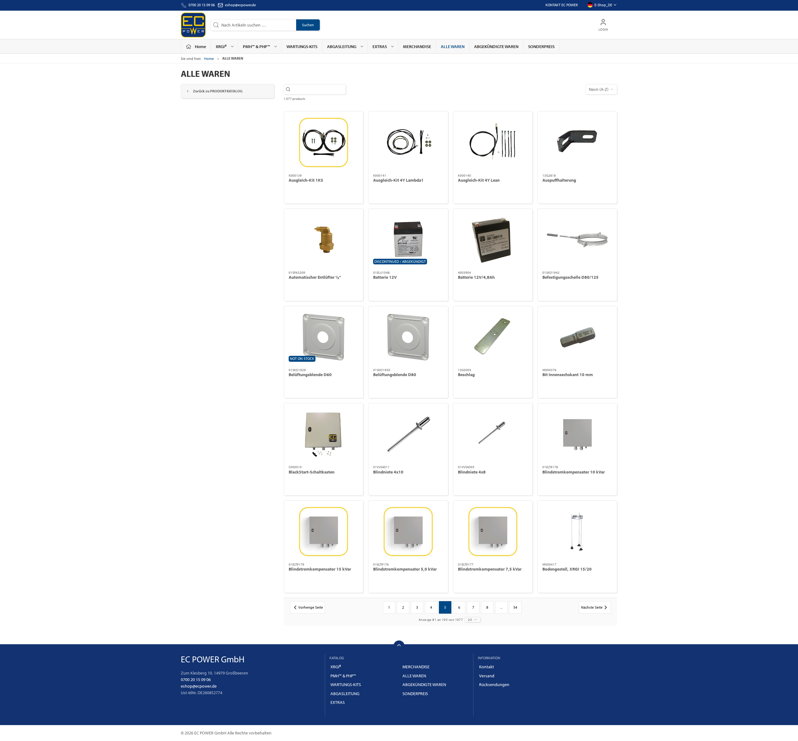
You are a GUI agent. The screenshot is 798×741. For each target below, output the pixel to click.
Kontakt (486, 667)
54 (515, 607)
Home (209, 58)
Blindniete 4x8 (472, 472)
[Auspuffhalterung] (577, 142)
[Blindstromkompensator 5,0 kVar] (408, 531)
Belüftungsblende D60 (310, 374)
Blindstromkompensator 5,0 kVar (405, 569)
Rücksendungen (494, 684)
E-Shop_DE (603, 4)
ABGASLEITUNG (344, 693)
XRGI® (335, 667)
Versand (486, 676)
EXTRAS (337, 702)
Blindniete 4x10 (388, 472)
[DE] (193, 24)
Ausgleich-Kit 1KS (306, 180)
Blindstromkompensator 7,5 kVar (490, 569)
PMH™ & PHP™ (343, 676)
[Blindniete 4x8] (493, 434)
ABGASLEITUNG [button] (341, 46)
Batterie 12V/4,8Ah (476, 277)
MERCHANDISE (417, 46)
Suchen (308, 24)
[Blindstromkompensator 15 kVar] (323, 531)
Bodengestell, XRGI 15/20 (567, 569)
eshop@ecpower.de (240, 4)
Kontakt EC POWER (562, 4)
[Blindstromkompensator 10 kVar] (577, 434)
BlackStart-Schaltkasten (311, 472)
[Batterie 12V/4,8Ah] (493, 239)
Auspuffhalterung (559, 180)
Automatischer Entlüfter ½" (315, 277)
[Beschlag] (493, 337)
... (501, 607)
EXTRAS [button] (380, 46)
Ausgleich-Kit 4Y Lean (479, 180)
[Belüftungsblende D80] (408, 337)
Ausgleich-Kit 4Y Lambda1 (398, 180)
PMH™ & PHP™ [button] (256, 46)
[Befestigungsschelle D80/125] (577, 239)
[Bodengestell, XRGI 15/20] (577, 531)
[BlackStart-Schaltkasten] (323, 434)
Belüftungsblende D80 (394, 374)
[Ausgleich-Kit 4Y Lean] (493, 142)
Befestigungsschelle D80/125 (570, 277)
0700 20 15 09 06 (196, 679)
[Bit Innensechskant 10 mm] (577, 337)
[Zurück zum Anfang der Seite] (399, 646)
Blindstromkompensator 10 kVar (573, 472)
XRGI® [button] (221, 46)
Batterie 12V (385, 277)
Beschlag (466, 374)
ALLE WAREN (452, 46)
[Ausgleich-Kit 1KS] (323, 142)
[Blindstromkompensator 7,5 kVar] (493, 531)
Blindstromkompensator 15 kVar (320, 569)
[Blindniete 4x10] (408, 434)
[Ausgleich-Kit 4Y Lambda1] (408, 142)
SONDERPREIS (541, 46)
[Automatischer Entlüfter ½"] (323, 239)
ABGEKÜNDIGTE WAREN (496, 46)
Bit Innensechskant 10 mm (567, 374)
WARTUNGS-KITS (301, 46)
